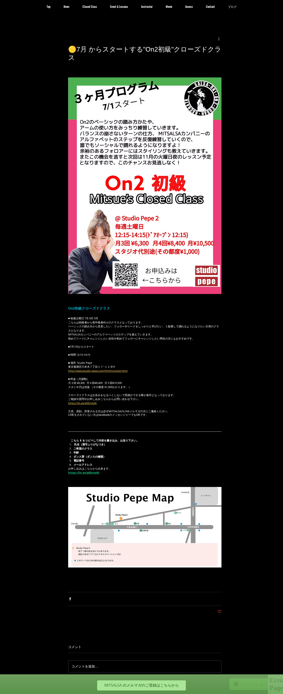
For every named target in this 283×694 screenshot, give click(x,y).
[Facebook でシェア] (70, 599)
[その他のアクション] (218, 38)
